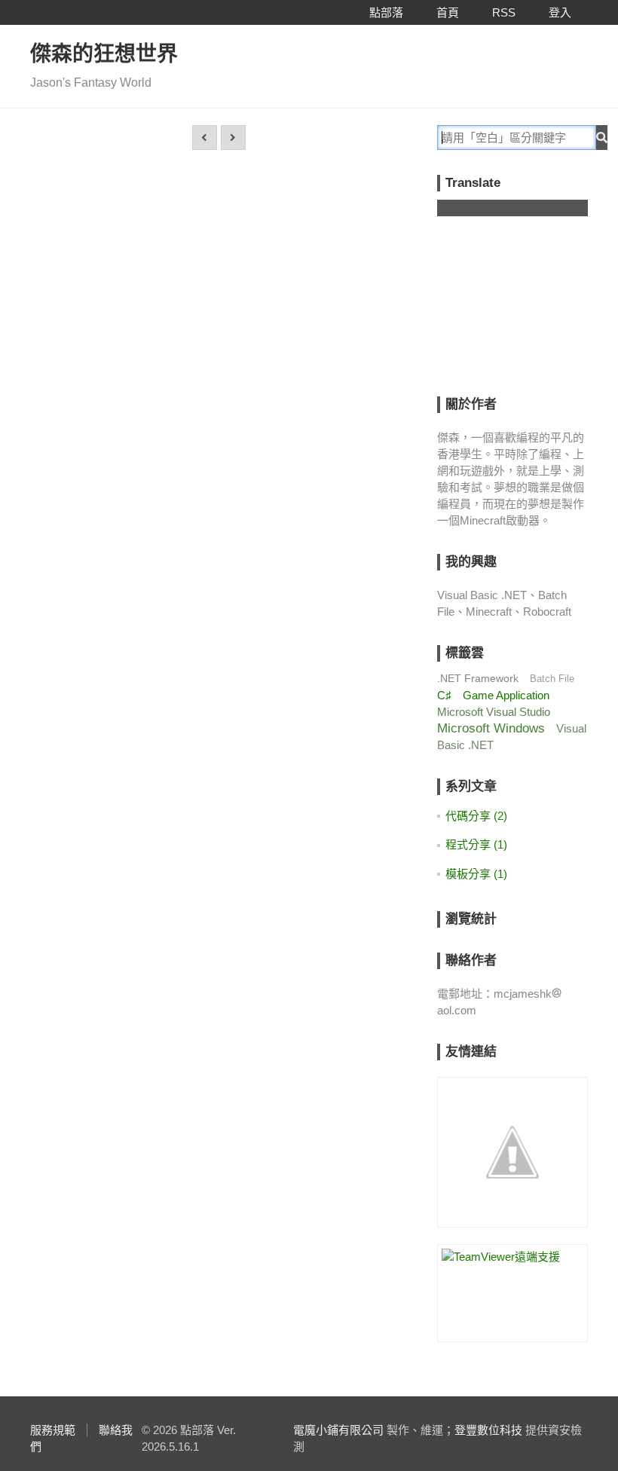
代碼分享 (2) (476, 815)
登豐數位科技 (488, 1430)
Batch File (552, 678)
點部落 (386, 12)
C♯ (444, 695)
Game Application (506, 695)
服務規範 (52, 1430)
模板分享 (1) (476, 873)
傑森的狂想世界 (104, 54)
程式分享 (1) (476, 844)
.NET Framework (478, 678)
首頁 (447, 12)
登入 (560, 12)
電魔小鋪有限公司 (338, 1430)
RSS (504, 12)
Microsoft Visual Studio (493, 711)
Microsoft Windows (491, 728)
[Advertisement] (527, 316)
